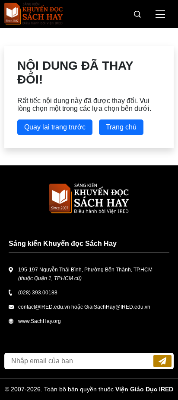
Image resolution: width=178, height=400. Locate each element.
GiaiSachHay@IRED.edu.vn (117, 307)
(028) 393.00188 (37, 293)
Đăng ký (162, 361)
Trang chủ (121, 127)
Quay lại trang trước (55, 127)
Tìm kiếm (137, 14)
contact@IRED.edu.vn (44, 307)
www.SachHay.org (39, 321)
